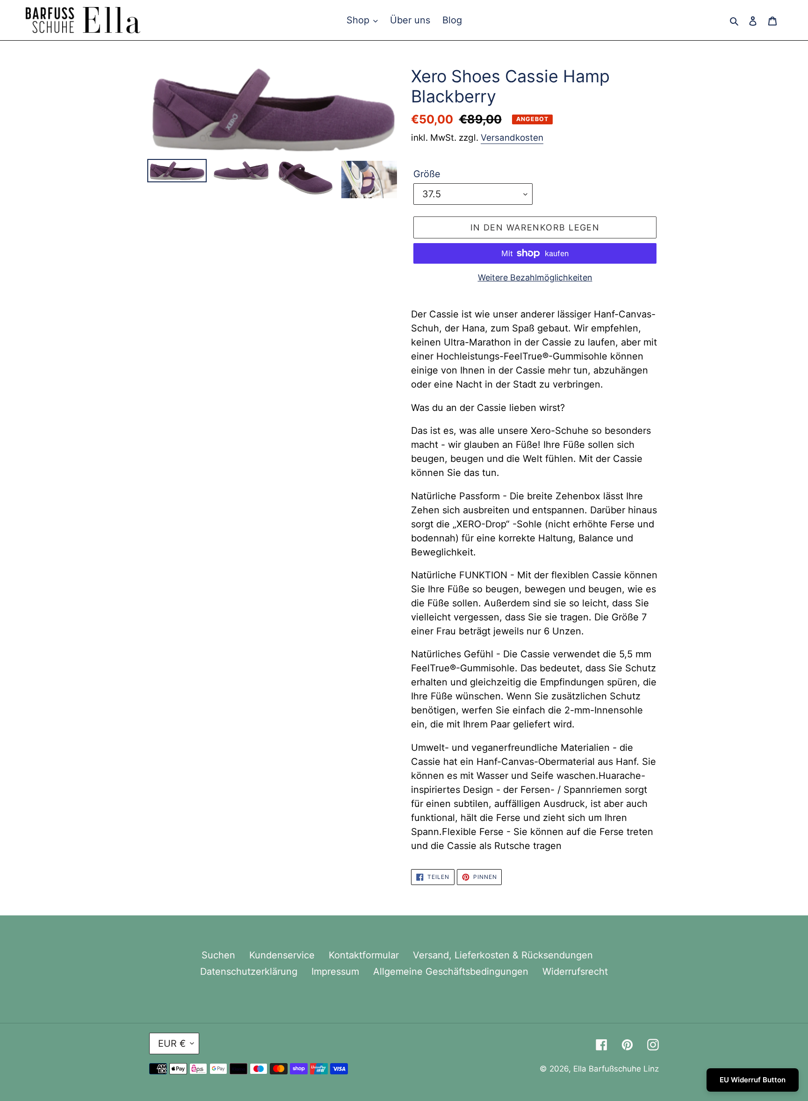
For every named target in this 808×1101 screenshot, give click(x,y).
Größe (426, 174)
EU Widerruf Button (753, 1079)
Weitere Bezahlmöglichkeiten (535, 277)
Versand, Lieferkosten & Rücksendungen (503, 955)
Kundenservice (282, 955)
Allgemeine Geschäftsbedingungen (450, 971)
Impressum (335, 971)
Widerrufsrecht (575, 971)
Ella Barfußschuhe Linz (616, 1068)
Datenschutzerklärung (248, 971)
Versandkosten (512, 137)
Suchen (218, 955)
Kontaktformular (364, 955)
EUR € (172, 1043)
